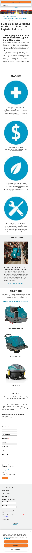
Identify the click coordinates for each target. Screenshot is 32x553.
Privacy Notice (6, 470)
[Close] (30, 532)
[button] (29, 493)
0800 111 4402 (5, 490)
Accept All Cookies (16, 542)
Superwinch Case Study (15, 283)
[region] (16, 541)
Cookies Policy (6, 538)
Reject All (16, 545)
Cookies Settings (16, 549)
